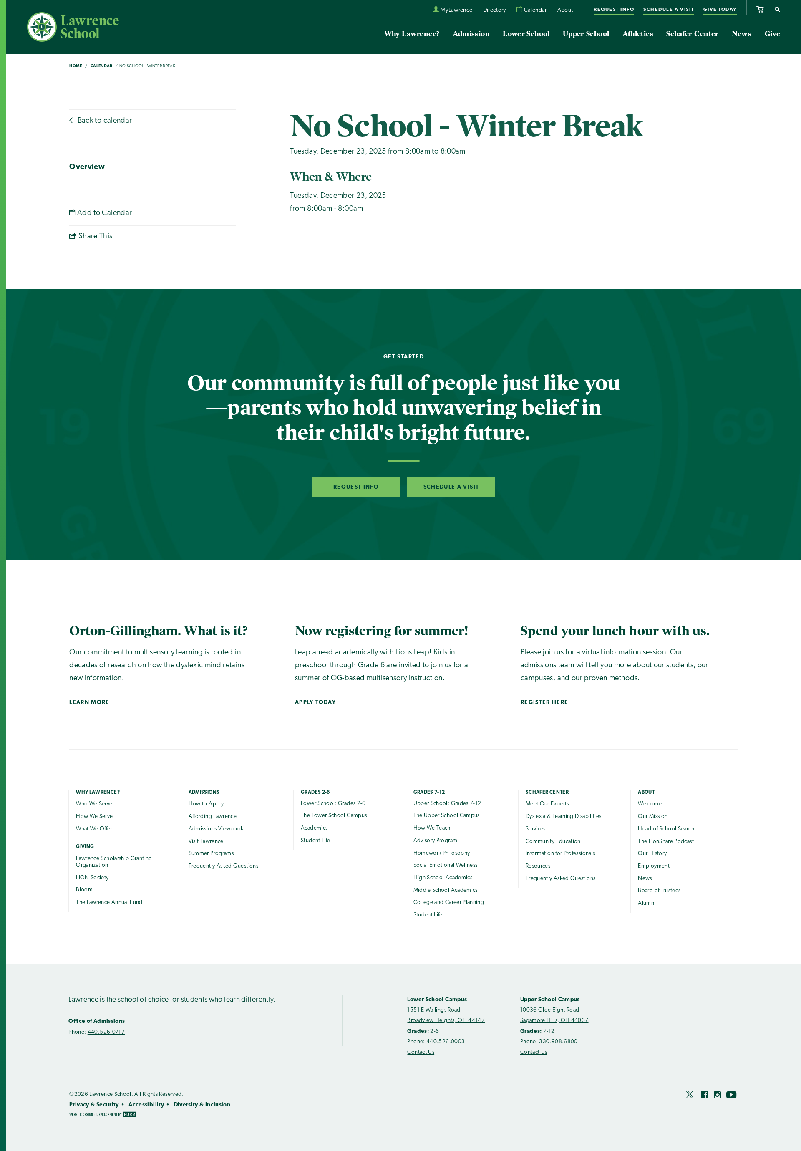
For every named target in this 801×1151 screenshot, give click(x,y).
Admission (471, 33)
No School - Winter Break (147, 66)
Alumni (646, 903)
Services (536, 829)
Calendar (535, 10)
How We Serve (94, 816)
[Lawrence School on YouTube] (732, 1096)
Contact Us (420, 1052)
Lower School (526, 33)
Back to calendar (104, 121)
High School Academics (443, 878)
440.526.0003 (445, 1042)
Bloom (84, 890)
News (741, 33)
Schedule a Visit (668, 9)
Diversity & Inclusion (202, 1105)
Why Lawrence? (412, 33)
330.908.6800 (558, 1042)
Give (772, 33)
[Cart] (760, 8)
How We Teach (432, 828)
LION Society (92, 878)
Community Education (553, 841)
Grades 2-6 (315, 792)
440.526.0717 (106, 1032)
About (565, 10)
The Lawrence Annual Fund (109, 902)
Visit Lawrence (206, 841)
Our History (652, 853)
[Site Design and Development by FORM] (102, 1115)
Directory (494, 10)
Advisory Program (435, 840)
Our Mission (653, 816)
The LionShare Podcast (666, 841)
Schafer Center (692, 33)
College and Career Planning (448, 902)
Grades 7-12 (429, 792)
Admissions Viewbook (216, 829)
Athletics (637, 33)
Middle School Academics (445, 890)
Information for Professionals (560, 853)
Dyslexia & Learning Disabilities (564, 816)
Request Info (614, 9)
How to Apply (206, 804)
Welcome (650, 804)
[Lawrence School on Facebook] (704, 1096)
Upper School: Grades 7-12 (447, 803)
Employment (654, 866)
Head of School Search (666, 829)
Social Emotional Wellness (445, 865)
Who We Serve (94, 804)
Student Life (315, 840)
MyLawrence (457, 10)
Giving (85, 846)
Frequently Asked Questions (223, 866)
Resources (538, 866)
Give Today (720, 9)
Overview (87, 167)
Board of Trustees (659, 891)
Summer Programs (211, 853)
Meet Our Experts (547, 804)
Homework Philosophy (441, 853)
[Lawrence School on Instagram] (717, 1096)
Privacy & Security (93, 1105)
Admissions (204, 792)
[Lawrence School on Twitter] (690, 1096)
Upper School (586, 33)
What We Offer (94, 829)
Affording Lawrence (213, 816)
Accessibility (146, 1105)
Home (75, 66)
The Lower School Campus (334, 815)
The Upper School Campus (446, 815)
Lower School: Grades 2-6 (333, 803)
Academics (314, 828)
